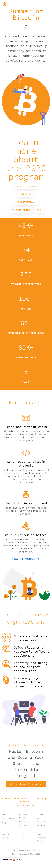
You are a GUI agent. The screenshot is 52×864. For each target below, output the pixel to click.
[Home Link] (5, 4)
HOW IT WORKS (23, 559)
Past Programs (41, 820)
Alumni (40, 814)
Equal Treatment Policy (41, 837)
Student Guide (23, 816)
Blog (4, 822)
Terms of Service (6, 836)
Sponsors (41, 825)
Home (4, 814)
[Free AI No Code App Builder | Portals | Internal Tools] (11, 860)
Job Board (24, 825)
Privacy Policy (22, 836)
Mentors (23, 821)
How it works (8, 818)
